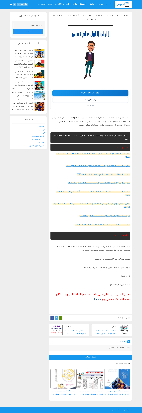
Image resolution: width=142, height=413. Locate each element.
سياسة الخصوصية (38, 140)
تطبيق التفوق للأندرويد (37, 146)
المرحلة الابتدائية (97, 4)
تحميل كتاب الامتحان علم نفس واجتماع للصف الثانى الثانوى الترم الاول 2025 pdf (117, 393)
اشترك (28, 32)
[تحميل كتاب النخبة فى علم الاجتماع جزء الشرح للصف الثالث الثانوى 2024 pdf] (63, 379)
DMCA (42, 133)
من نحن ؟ (41, 130)
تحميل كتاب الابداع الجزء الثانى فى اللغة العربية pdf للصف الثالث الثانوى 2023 (98, 166)
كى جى (108, 4)
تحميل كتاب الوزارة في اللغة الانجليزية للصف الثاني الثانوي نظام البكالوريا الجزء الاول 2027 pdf (22, 96)
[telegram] (26, 4)
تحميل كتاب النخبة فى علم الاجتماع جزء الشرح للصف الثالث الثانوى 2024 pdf (63, 393)
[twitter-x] (18, 4)
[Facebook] (52, 318)
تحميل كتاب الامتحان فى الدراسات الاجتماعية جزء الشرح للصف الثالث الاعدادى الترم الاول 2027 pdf (22, 85)
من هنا (97, 299)
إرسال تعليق (90, 357)
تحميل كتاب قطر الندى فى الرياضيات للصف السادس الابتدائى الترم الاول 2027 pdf (22, 106)
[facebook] (14, 4)
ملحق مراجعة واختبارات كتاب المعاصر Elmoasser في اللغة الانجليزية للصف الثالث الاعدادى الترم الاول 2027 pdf (23, 54)
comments (121, 342)
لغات (50, 4)
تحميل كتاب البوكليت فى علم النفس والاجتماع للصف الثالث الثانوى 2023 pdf (99, 183)
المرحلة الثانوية (62, 4)
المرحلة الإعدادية (79, 4)
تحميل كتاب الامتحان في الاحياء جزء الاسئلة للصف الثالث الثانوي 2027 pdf (23, 64)
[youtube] (22, 4)
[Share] (60, 318)
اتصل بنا (42, 143)
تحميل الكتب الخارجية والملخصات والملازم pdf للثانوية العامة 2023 (102, 225)
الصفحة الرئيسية (38, 127)
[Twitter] (56, 318)
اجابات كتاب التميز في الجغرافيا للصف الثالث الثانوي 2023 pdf (104, 216)
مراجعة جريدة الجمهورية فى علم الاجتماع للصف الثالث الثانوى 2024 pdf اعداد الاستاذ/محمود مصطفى (90, 393)
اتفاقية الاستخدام (38, 136)
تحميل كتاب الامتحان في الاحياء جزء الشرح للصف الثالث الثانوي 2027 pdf (24, 75)
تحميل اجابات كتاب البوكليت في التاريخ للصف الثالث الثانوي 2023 (103, 175)
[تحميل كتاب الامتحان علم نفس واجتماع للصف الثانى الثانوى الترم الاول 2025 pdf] (117, 379)
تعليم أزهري (41, 4)
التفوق (114, 410)
